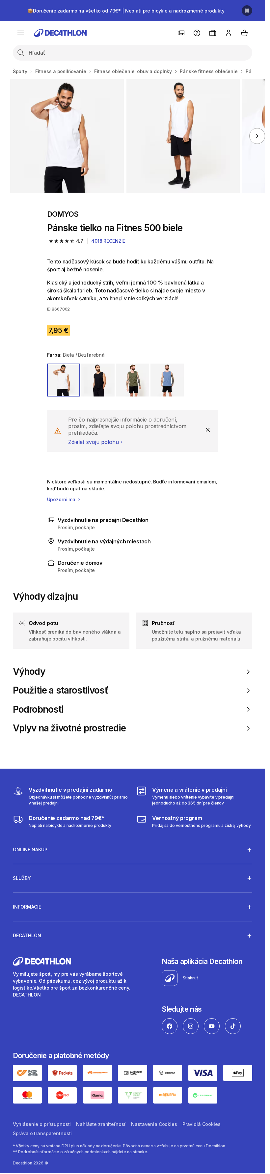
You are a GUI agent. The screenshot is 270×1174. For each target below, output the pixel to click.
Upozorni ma (62, 499)
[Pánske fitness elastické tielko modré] (66, 136)
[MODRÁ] (167, 380)
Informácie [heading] (27, 907)
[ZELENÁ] (132, 380)
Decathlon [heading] (27, 935)
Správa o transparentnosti (42, 1133)
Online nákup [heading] (30, 849)
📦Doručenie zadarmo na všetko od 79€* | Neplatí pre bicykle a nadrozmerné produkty (126, 11)
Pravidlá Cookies (201, 1124)
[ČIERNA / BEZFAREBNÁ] (98, 380)
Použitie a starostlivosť (60, 690)
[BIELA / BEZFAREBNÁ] (63, 380)
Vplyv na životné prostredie (69, 728)
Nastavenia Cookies (154, 1124)
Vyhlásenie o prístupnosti (42, 1124)
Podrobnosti (38, 709)
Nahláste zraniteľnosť (101, 1124)
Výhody (29, 671)
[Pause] (247, 10)
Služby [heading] (22, 878)
